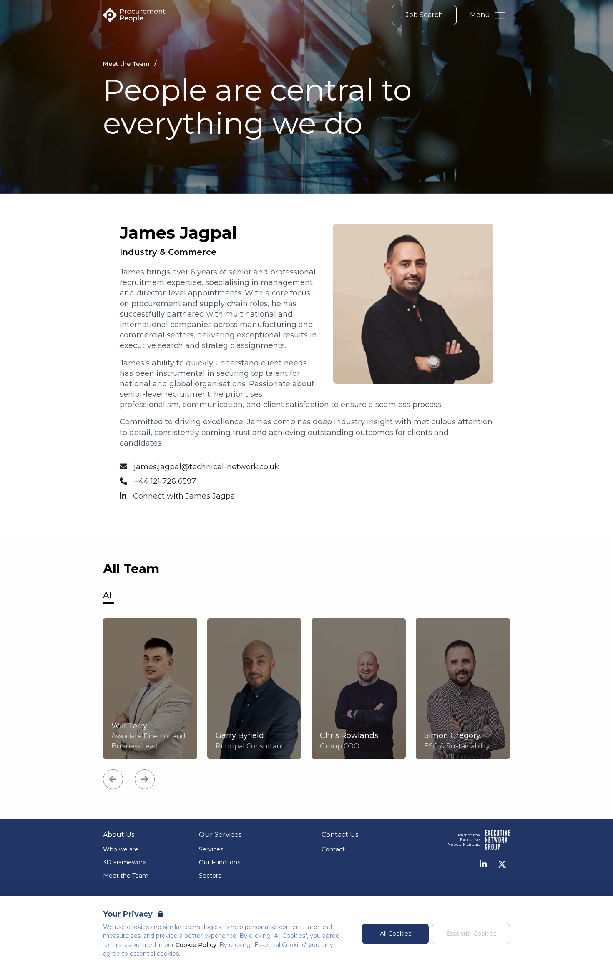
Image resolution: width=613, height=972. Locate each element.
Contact (333, 849)
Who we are (120, 849)
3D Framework (124, 862)
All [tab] (108, 595)
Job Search (424, 15)
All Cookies (395, 933)
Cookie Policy (196, 945)
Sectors (210, 875)
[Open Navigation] (500, 15)
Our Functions (219, 862)
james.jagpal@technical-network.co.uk (206, 466)
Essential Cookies (471, 933)
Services (211, 849)
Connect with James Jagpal (185, 496)
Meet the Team (125, 875)
